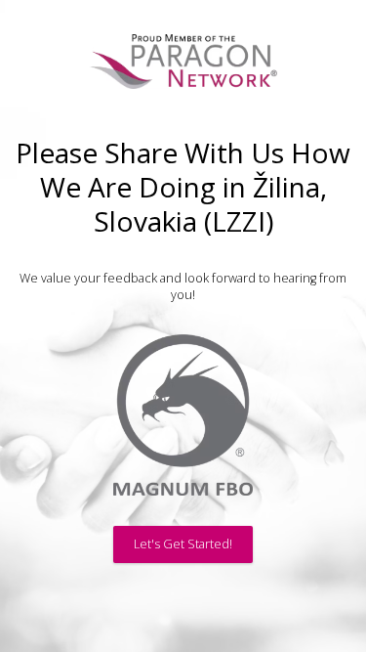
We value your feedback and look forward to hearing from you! (183, 286)
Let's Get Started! (183, 544)
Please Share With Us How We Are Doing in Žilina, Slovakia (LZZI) (183, 186)
